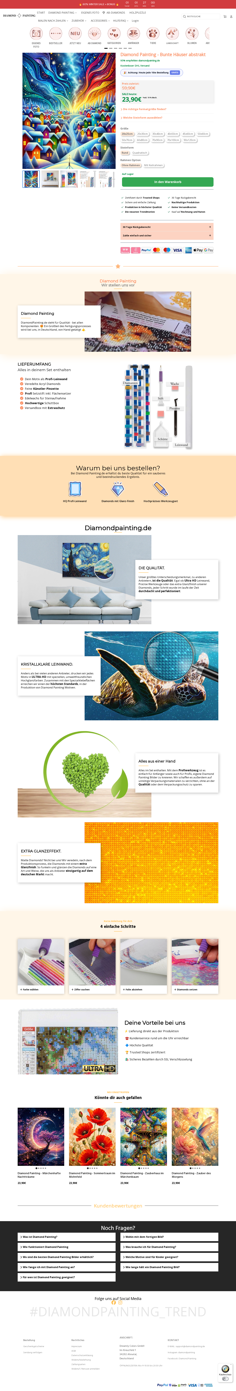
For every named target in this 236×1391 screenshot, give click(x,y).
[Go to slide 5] (45, 1168)
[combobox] (201, 16)
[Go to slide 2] (38, 1168)
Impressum (76, 1346)
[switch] (225, 1379)
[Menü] (231, 1365)
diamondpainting (186, 1352)
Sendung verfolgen (32, 1352)
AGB (73, 1351)
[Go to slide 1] (36, 1168)
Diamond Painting (187, 1359)
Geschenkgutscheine (33, 1346)
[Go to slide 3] (41, 1168)
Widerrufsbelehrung (81, 1360)
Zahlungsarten (78, 1364)
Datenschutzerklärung (82, 1355)
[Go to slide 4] (43, 1168)
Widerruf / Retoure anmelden (85, 1369)
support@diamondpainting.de (190, 1346)
